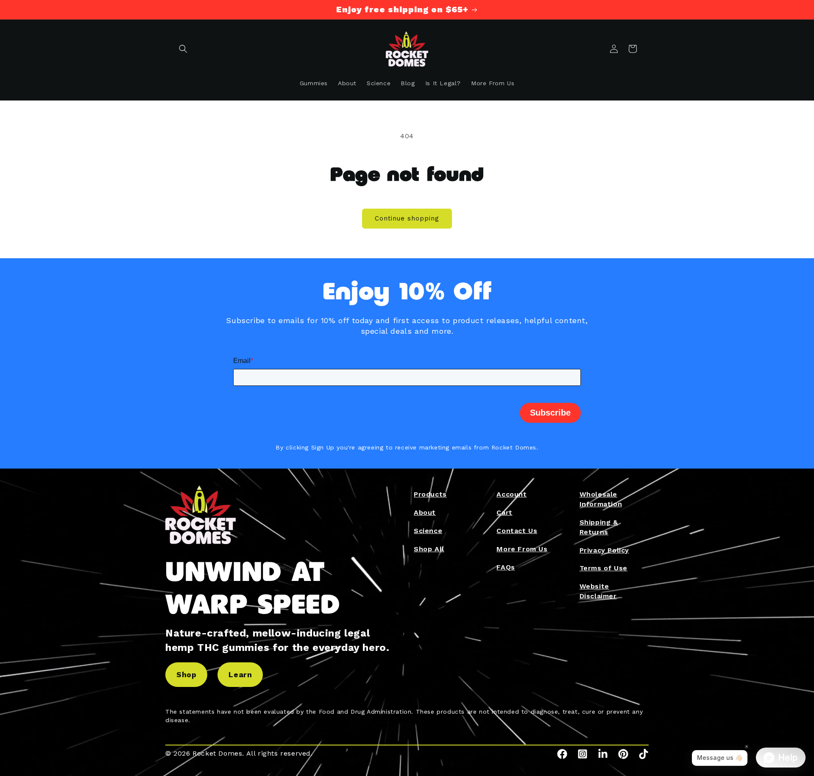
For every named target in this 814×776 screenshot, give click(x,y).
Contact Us (516, 531)
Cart (504, 512)
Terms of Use (603, 568)
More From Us (521, 549)
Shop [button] (186, 674)
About (425, 512)
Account (511, 494)
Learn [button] (240, 674)
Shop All (429, 549)
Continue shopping (407, 218)
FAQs (505, 567)
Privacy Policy (604, 550)
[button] (183, 48)
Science (428, 531)
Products (430, 494)
